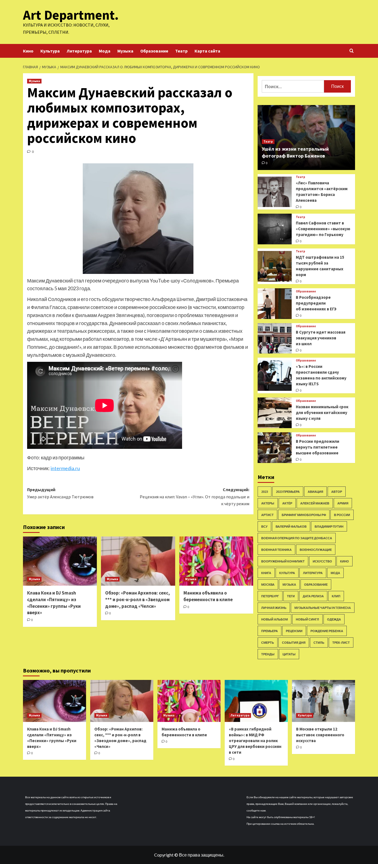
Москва (268, 584)
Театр (181, 51)
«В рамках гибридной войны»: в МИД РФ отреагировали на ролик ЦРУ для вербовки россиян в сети (255, 740)
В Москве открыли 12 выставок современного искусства (320, 734)
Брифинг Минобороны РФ (304, 515)
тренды (268, 654)
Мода (104, 51)
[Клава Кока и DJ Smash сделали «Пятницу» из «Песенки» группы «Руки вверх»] (60, 561)
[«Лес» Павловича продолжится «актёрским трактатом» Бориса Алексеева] (275, 192)
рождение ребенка (326, 631)
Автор (336, 491)
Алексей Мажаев (314, 503)
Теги (291, 596)
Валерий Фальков (291, 526)
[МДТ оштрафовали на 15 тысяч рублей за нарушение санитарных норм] (275, 266)
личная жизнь (273, 607)
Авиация (315, 491)
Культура (50, 51)
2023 (264, 491)
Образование (154, 51)
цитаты (289, 654)
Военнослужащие (316, 549)
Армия (342, 503)
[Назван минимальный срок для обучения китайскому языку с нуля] (275, 412)
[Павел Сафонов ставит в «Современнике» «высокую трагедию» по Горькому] (275, 229)
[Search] (351, 51)
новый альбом (274, 619)
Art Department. (71, 15)
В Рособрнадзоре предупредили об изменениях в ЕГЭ (316, 303)
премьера (269, 631)
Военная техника (276, 549)
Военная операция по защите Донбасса (296, 538)
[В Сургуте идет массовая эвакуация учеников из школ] (275, 338)
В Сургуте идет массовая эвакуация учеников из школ (320, 337)
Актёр (287, 503)
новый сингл (307, 619)
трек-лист (341, 642)
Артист (267, 515)
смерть (267, 642)
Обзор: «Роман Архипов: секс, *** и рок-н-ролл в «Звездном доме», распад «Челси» (137, 599)
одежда (334, 619)
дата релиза (313, 596)
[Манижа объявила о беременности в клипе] (216, 561)
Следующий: (194, 496)
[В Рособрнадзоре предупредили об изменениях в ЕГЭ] (275, 303)
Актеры (267, 503)
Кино (28, 51)
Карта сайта (207, 51)
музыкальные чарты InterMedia (322, 607)
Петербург (270, 596)
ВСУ (264, 526)
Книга (266, 573)
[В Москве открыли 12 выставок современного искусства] (323, 701)
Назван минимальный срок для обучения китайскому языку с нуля (322, 412)
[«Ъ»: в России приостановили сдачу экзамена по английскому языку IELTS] (275, 375)
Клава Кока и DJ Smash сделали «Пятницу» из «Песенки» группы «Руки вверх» (54, 603)
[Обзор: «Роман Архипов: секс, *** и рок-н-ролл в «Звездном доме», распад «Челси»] (138, 561)
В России (342, 515)
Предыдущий (60, 493)
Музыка (125, 51)
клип (336, 596)
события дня (293, 642)
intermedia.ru (65, 468)
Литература (79, 51)
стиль (319, 642)
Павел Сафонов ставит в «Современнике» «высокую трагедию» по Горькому (323, 228)
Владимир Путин (329, 526)
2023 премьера (288, 491)
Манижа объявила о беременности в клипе (208, 596)
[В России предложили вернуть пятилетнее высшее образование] (275, 447)
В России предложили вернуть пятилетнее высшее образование (317, 447)
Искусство (322, 561)
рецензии (294, 631)
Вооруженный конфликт (283, 561)
